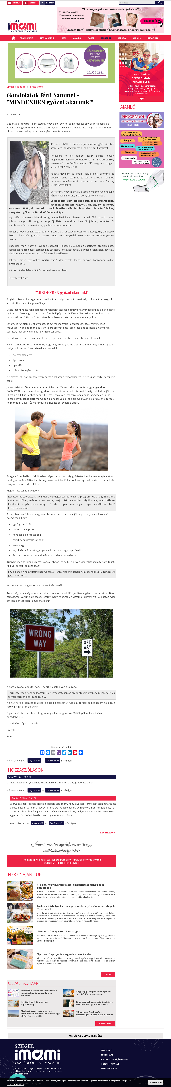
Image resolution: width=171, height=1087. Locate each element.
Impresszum (107, 1055)
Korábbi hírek (105, 1023)
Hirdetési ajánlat (110, 1064)
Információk (47, 38)
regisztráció (34, 760)
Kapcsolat (106, 1050)
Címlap (13, 38)
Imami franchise (109, 1068)
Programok (26, 38)
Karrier (137, 38)
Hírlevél (17, 2)
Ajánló (77, 38)
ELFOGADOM (156, 1082)
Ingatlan (152, 38)
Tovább (108, 974)
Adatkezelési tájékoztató (115, 1059)
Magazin (106, 38)
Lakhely (50, 2)
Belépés (34, 2)
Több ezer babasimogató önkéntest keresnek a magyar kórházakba (94, 1003)
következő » (107, 832)
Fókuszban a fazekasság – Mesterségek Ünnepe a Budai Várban (94, 1013)
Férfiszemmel (36, 86)
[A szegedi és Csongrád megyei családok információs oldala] (31, 26)
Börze (91, 38)
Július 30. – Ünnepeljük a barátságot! (58, 931)
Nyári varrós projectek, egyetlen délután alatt (65, 954)
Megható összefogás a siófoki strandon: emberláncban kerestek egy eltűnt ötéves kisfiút (40, 1013)
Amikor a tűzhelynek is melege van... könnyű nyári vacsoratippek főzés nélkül (76, 907)
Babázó (122, 38)
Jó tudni (21, 86)
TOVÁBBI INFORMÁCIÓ (15, 1085)
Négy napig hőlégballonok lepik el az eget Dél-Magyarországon (94, 992)
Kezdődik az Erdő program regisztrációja (34, 1003)
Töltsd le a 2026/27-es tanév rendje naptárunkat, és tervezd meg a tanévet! (39, 993)
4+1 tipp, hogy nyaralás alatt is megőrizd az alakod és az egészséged (70, 886)
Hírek (63, 38)
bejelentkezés (53, 760)
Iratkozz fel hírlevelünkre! (61, 863)
